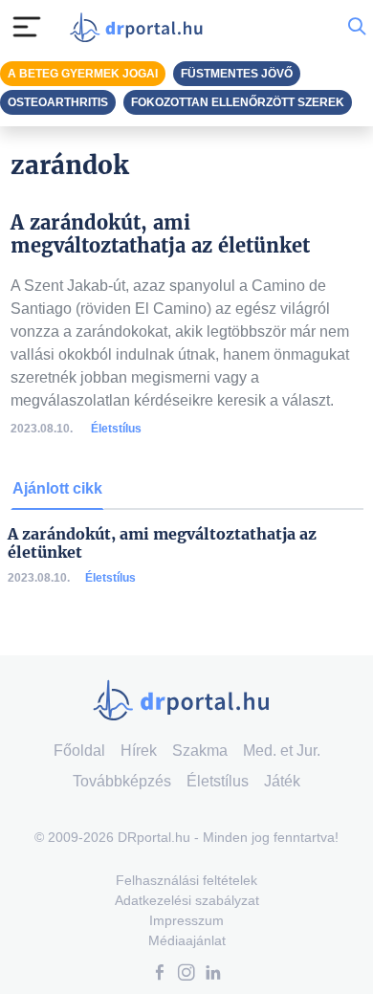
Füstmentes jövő (237, 73)
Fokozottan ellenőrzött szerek (237, 102)
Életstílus (116, 428)
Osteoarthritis (58, 102)
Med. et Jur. (281, 750)
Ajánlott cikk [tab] (57, 488)
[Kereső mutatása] (356, 26)
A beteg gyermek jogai (83, 73)
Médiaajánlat (187, 940)
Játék (282, 781)
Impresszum (186, 920)
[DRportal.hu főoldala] (140, 27)
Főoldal (79, 750)
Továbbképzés (122, 781)
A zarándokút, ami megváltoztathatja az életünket (162, 543)
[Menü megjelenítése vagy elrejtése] (27, 27)
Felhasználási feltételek (186, 880)
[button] (159, 974)
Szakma (200, 750)
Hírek (139, 750)
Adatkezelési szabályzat (187, 900)
